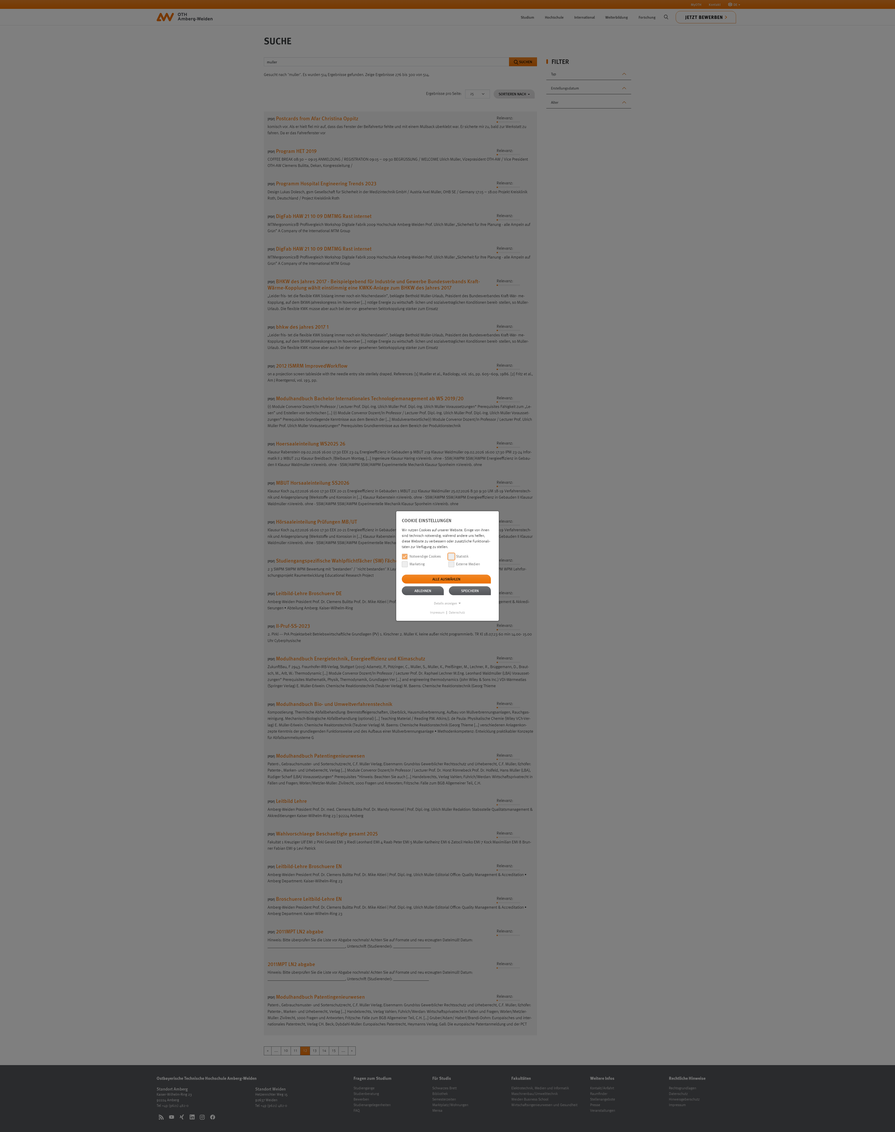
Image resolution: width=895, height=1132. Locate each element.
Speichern (470, 590)
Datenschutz (457, 612)
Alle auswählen (446, 579)
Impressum (437, 612)
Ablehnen (422, 590)
